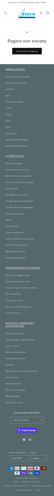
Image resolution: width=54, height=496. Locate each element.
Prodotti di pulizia (14, 383)
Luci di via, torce (13, 313)
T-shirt (8, 108)
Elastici (9, 220)
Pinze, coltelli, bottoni (15, 390)
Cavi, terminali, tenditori (16, 245)
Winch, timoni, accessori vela (18, 176)
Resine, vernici (12, 377)
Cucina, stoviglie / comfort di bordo (21, 287)
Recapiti (39, 490)
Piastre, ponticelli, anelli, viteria (20, 238)
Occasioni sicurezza (14, 402)
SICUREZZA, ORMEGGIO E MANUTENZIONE (20, 324)
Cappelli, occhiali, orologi (17, 139)
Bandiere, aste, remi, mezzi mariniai (21, 371)
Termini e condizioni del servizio (17, 486)
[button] (5, 13)
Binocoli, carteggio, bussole (18, 275)
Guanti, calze (11, 133)
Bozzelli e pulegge (14, 163)
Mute (8, 95)
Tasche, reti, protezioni (16, 352)
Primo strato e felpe (15, 102)
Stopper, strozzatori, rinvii (17, 169)
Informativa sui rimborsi (24, 490)
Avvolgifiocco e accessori (17, 195)
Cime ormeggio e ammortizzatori (20, 339)
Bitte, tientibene (13, 396)
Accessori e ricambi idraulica (18, 306)
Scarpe (9, 114)
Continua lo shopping (27, 51)
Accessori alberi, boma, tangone (20, 182)
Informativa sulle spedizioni (41, 486)
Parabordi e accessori (15, 333)
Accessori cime (12, 226)
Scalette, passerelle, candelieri (19, 201)
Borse (8, 127)
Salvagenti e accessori (15, 358)
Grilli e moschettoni (14, 232)
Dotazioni (10, 365)
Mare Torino (25, 478)
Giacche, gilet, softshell (16, 83)
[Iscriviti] (41, 420)
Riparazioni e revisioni (15, 251)
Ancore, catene (12, 346)
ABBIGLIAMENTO (15, 69)
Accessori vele (12, 188)
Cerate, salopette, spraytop (18, 76)
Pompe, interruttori (14, 300)
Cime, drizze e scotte (15, 213)
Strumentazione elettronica (18, 281)
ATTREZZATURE (15, 156)
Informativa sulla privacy (31, 482)
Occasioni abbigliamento (17, 146)
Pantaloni (10, 89)
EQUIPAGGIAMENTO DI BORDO (23, 267)
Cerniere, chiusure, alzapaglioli (19, 207)
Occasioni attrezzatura (16, 257)
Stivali (8, 120)
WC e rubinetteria (13, 294)
